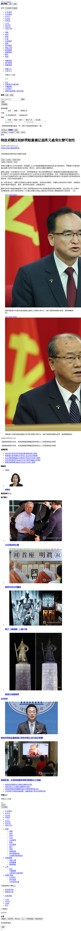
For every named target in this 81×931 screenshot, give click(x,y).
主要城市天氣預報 (12, 84)
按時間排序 (12, 115)
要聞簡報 (8, 52)
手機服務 (8, 86)
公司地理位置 (14, 882)
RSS (6, 82)
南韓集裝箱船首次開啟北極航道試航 (18, 784)
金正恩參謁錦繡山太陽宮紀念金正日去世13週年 (22, 458)
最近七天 (29, 120)
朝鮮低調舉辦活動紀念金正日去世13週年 (20, 462)
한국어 (7, 813)
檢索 (3, 102)
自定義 (37, 120)
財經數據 (8, 50)
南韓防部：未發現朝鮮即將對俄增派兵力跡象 (21, 780)
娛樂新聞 (8, 65)
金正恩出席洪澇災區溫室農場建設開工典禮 (21, 453)
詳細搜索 (4, 104)
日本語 (7, 817)
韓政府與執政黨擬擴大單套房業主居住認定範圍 (22, 738)
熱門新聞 (8, 63)
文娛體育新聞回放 (16, 856)
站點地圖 (8, 896)
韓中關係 (8, 45)
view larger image (11, 194)
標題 (16, 111)
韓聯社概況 (9, 875)
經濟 (6, 37)
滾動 (6, 32)
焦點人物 (8, 48)
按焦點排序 (23, 115)
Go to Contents (6, 2)
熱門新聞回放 (14, 853)
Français (8, 823)
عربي (7, 820)
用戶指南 (12, 880)
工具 (6, 867)
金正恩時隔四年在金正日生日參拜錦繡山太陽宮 (22, 460)
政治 (6, 34)
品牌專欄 (8, 858)
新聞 (6, 829)
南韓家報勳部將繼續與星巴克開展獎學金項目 (22, 789)
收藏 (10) (8, 69)
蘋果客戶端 (9, 892)
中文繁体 (8, 811)
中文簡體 (4, 807)
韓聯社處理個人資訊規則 (14, 91)
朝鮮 (6, 43)
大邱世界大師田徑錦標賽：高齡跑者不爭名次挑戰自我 (25, 791)
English (7, 815)
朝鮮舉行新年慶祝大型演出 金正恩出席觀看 (21, 456)
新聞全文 (24, 111)
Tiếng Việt (8, 825)
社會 (6, 39)
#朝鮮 (7, 470)
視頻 (6, 57)
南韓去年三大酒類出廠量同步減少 (17, 787)
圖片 (6, 54)
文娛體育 (8, 41)
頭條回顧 (8, 60)
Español (7, 821)
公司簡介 (8, 89)
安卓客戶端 (9, 890)
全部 (9, 111)
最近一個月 (18, 120)
